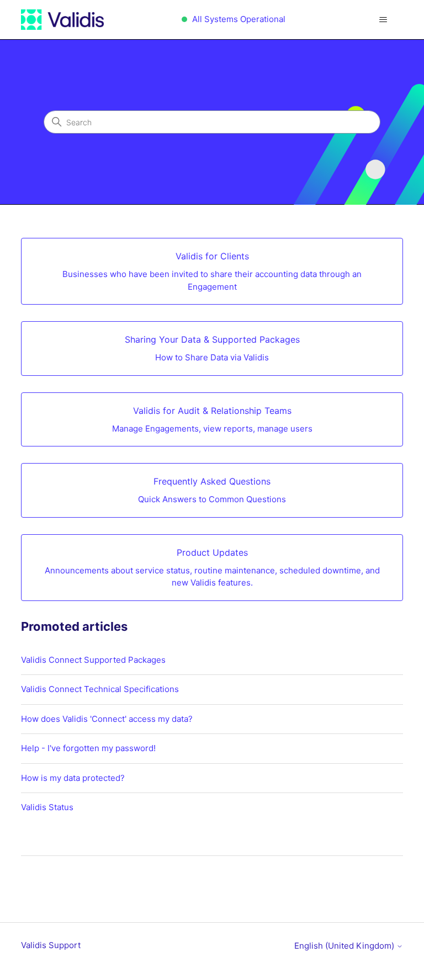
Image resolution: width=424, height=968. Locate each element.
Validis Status (47, 807)
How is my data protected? (73, 778)
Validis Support (51, 945)
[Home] (62, 19)
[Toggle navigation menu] (383, 20)
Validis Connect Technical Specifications (100, 689)
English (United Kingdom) (345, 945)
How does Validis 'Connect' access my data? (107, 719)
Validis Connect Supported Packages (93, 660)
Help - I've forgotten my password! (88, 748)
